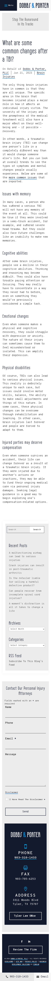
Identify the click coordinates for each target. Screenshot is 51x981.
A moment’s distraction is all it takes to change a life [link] (26, 607)
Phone (9, 723)
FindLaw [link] (36, 964)
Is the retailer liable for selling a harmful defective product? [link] (24, 582)
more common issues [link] (23, 177)
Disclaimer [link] (9, 962)
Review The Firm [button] (25, 949)
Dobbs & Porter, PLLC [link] (19, 959)
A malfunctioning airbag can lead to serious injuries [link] (25, 557)
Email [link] (44, 976)
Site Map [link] (19, 962)
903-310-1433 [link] (25, 857)
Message (10, 754)
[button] (8, 5)
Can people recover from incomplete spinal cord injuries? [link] (25, 595)
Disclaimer (11, 792)
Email (10, 738)
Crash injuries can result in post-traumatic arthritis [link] (26, 569)
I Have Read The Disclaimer (27, 799)
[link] (34, 5)
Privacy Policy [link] (31, 962)
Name (8, 707)
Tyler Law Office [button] (25, 916)
